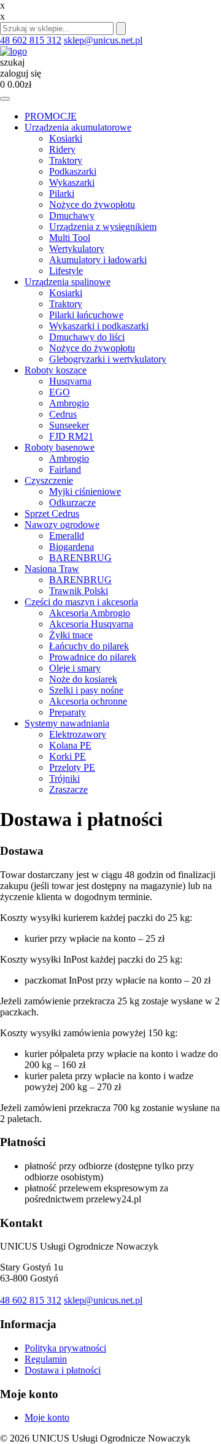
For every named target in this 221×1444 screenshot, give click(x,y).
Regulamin (46, 1359)
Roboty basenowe (60, 447)
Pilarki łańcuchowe (86, 315)
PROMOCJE (51, 116)
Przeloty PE (72, 767)
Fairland (65, 469)
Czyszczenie (49, 480)
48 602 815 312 (30, 40)
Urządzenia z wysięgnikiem (103, 226)
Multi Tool (69, 237)
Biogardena (71, 546)
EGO (59, 392)
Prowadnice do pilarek (92, 657)
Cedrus (63, 414)
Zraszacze (68, 789)
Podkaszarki (72, 171)
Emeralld (66, 535)
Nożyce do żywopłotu (92, 204)
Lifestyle (66, 270)
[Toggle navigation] (5, 99)
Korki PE (67, 756)
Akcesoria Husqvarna (91, 624)
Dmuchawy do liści (87, 337)
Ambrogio (69, 403)
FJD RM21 (71, 436)
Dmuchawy (72, 215)
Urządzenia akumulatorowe (78, 127)
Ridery (62, 149)
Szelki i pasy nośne (86, 690)
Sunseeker (69, 425)
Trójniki (64, 778)
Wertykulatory (76, 248)
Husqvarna (70, 381)
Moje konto (47, 1417)
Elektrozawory (77, 734)
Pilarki (61, 193)
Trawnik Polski (78, 591)
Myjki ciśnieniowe (85, 491)
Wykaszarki (72, 182)
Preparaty (67, 712)
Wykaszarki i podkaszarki (99, 326)
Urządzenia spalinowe (67, 282)
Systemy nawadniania (67, 723)
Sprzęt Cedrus (52, 513)
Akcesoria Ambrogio (89, 613)
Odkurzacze (72, 502)
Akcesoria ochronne (88, 701)
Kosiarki (65, 138)
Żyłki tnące (71, 635)
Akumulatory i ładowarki (98, 259)
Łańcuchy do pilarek (89, 646)
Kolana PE (70, 745)
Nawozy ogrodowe (62, 524)
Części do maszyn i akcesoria (81, 602)
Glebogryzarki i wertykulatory (107, 359)
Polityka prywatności (65, 1348)
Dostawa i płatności (63, 1370)
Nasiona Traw (52, 568)
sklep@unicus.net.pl (103, 40)
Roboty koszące (56, 370)
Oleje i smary (75, 668)
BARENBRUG (80, 557)
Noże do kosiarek (83, 679)
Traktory (65, 160)
